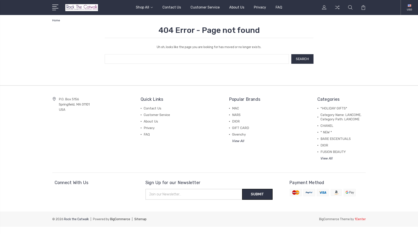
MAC (235, 108)
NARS (236, 115)
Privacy (260, 7)
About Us (236, 7)
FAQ (279, 7)
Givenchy (239, 134)
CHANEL (326, 126)
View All (238, 141)
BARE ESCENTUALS (335, 139)
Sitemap (140, 219)
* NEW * (326, 132)
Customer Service (205, 7)
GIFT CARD (240, 128)
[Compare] (337, 10)
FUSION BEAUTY (333, 152)
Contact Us (171, 7)
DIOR (236, 121)
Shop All (142, 7)
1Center (360, 219)
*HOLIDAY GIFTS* (333, 108)
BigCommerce (120, 219)
